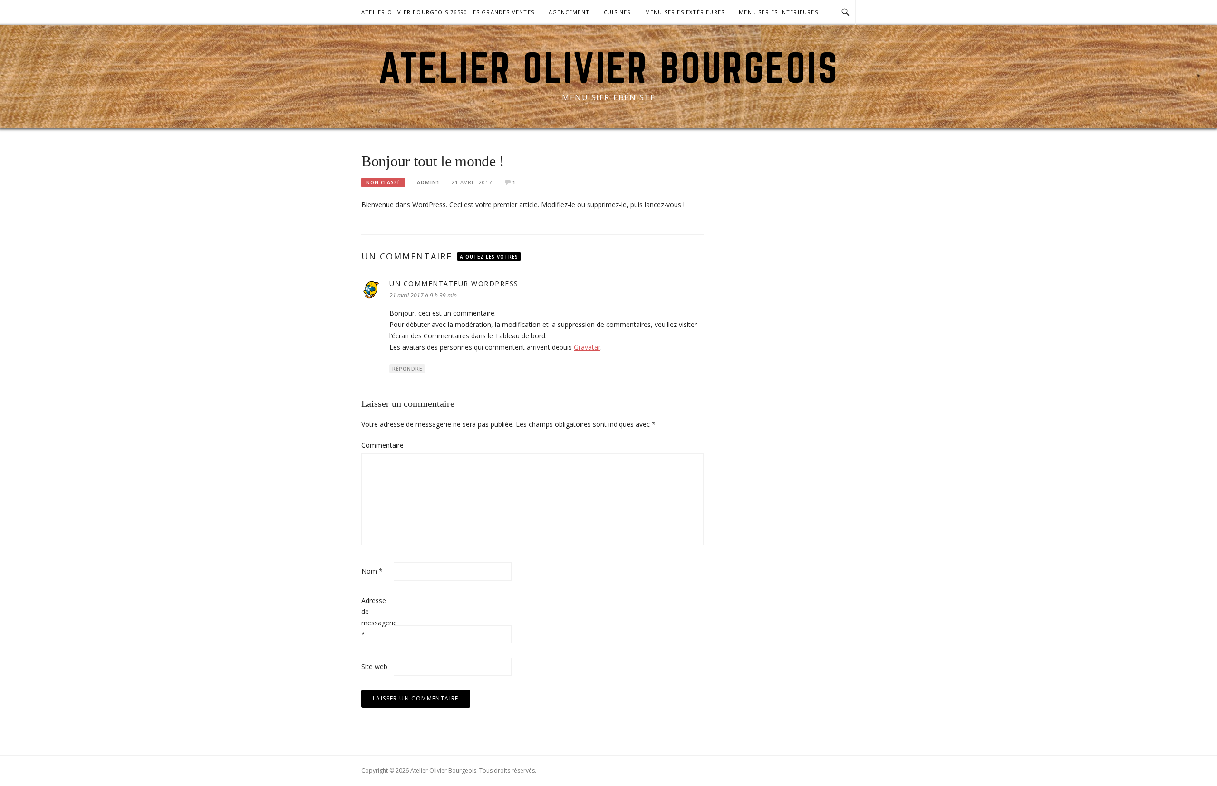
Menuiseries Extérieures (685, 12)
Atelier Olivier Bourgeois (608, 67)
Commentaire (376, 445)
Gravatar (587, 347)
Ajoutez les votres (489, 256)
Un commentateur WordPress (454, 283)
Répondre (407, 368)
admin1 (428, 182)
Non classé (383, 182)
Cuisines (617, 12)
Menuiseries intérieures (778, 12)
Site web (374, 666)
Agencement (569, 12)
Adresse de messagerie (376, 617)
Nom (372, 570)
